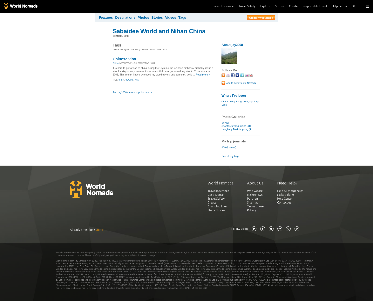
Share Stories (216, 210)
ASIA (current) (228, 147)
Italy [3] (225, 122)
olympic (129, 80)
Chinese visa (124, 59)
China (224, 101)
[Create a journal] (261, 18)
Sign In (356, 6)
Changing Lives (217, 206)
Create (293, 6)
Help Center (339, 6)
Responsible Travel (315, 6)
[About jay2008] (229, 62)
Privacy (251, 210)
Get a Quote (216, 194)
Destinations (125, 17)
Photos (143, 17)
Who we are (255, 190)
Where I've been (233, 95)
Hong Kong (236, 101)
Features (106, 17)
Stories (279, 6)
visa (137, 80)
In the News (254, 194)
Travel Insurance (223, 6)
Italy (256, 101)
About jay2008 (232, 45)
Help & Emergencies (290, 190)
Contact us (284, 202)
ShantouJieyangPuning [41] (236, 126)
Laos (224, 105)
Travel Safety (247, 6)
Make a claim (285, 194)
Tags (182, 17)
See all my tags (230, 156)
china (121, 80)
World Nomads (20, 6)
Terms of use (255, 206)
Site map (253, 202)
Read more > (203, 74)
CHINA (116, 63)
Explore (265, 6)
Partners (252, 198)
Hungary (248, 101)
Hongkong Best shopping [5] (236, 129)
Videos (170, 17)
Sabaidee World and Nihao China (159, 31)
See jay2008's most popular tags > (132, 92)
